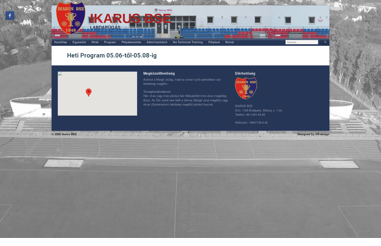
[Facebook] (10, 15)
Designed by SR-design (313, 134)
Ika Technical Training (188, 42)
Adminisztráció (157, 42)
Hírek (95, 42)
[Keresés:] (302, 42)
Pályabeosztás (131, 42)
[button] (89, 93)
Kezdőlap (60, 42)
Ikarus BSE (130, 18)
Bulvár (229, 42)
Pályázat (214, 42)
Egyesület (79, 42)
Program (110, 42)
